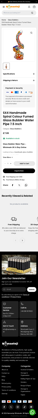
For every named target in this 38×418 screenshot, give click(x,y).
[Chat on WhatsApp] (32, 412)
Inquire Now (19, 171)
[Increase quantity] (11, 163)
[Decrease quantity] (5, 163)
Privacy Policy (16, 297)
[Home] (10, 344)
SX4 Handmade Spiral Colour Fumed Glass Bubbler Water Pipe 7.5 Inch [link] (16, 23)
